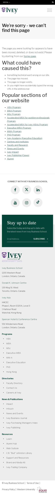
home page (30, 56)
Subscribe (39, 239)
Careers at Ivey (13, 392)
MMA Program (14, 131)
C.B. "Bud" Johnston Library (19, 453)
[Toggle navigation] (49, 10)
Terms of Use (32, 483)
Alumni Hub (11, 443)
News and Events (15, 148)
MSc (8, 348)
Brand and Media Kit (15, 462)
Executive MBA (13, 353)
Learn (9, 439)
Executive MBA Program (19, 128)
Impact (9, 404)
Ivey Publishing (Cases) (18, 155)
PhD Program (13, 135)
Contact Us (11, 388)
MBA (8, 343)
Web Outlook (12, 448)
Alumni (10, 158)
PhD (8, 367)
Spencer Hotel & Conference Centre (19, 319)
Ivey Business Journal (16, 418)
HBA (8, 339)
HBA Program (14, 107)
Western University (26, 489)
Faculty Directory (14, 383)
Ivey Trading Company (16, 467)
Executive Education (16, 362)
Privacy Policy (8, 489)
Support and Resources (17, 458)
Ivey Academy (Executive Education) (24, 138)
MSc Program (13, 114)
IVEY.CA (6, 2)
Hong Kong (11, 372)
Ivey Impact (13, 152)
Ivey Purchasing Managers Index (21, 423)
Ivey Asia (6, 297)
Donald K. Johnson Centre (14, 283)
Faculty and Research (17, 145)
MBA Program (14, 111)
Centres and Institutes (18, 141)
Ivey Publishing (13, 427)
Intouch (10, 409)
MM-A (9, 358)
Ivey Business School (12, 268)
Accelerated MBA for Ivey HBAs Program (27, 124)
